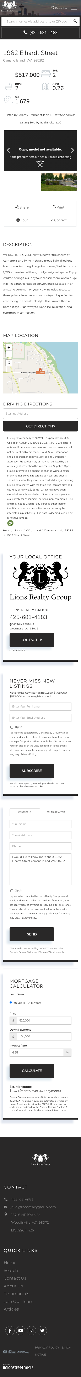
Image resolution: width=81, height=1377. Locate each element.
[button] (75, 21)
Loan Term (17, 994)
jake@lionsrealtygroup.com (33, 1207)
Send (32, 934)
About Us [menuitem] (13, 1285)
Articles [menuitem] (11, 1309)
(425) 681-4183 (43, 32)
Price (13, 1013)
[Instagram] (31, 1331)
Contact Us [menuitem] (15, 1278)
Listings (18, 530)
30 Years (19, 1002)
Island (37, 530)
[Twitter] (42, 1331)
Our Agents (17, 650)
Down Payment (20, 1029)
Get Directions (40, 426)
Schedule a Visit (56, 812)
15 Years (36, 1002)
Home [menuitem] (10, 1262)
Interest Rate (18, 1045)
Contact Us (32, 640)
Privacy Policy (28, 754)
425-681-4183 (28, 617)
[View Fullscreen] (9, 363)
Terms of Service (48, 952)
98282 (69, 530)
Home (6, 530)
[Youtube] (20, 1331)
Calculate (32, 1071)
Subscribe (32, 771)
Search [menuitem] (11, 1270)
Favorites (61, 8)
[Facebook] (9, 1331)
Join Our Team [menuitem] (18, 1301)
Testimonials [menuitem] (16, 1293)
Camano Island (52, 530)
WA (28, 530)
